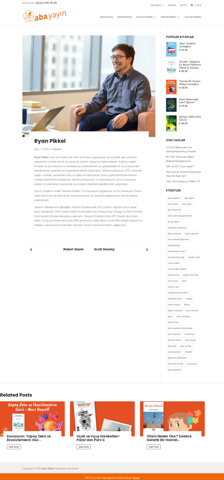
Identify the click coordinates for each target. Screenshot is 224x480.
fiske (184, 281)
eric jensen (173, 281)
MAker (187, 304)
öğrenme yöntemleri (177, 358)
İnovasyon (192, 364)
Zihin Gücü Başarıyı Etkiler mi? (183, 181)
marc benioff (192, 310)
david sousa (173, 275)
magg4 (189, 298)
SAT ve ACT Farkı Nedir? (180, 166)
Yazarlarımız (193, 17)
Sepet (183, 5)
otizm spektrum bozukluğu (180, 328)
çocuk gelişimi (174, 352)
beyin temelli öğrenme (178, 239)
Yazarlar (56, 149)
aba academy (174, 198)
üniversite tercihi (175, 364)
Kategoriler (144, 17)
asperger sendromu (177, 228)
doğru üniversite (190, 275)
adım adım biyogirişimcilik (180, 216)
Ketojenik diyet (175, 298)
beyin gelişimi (191, 233)
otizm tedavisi (174, 334)
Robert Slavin (73, 249)
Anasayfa (106, 17)
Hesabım (155, 5)
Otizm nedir (173, 322)
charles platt (194, 257)
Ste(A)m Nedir (174, 340)
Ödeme (172, 5)
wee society (185, 346)
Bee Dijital (49, 468)
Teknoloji (172, 346)
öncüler (188, 352)
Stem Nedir (190, 340)
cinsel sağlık (173, 263)
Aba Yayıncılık (174, 210)
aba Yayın (187, 204)
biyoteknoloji (174, 245)
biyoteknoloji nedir (176, 251)
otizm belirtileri (183, 316)
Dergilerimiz (168, 17)
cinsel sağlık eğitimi (177, 269)
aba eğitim (189, 198)
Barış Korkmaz (174, 233)
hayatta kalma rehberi (178, 293)
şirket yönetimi (174, 370)
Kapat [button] (136, 477)
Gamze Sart (173, 287)
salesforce (189, 334)
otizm (170, 316)
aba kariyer (173, 204)
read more (14, 446)
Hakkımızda (124, 17)
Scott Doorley (104, 249)
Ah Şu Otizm (173, 222)
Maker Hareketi (175, 310)
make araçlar (174, 304)
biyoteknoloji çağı (176, 257)
